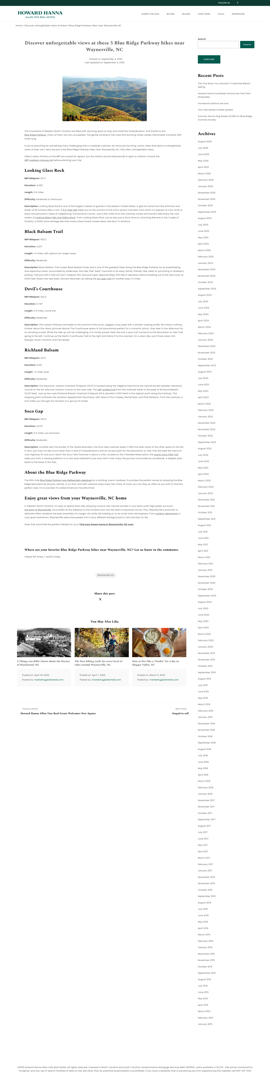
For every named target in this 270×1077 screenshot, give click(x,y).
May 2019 (203, 698)
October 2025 (205, 205)
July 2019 (203, 685)
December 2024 (206, 269)
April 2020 (203, 627)
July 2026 (203, 148)
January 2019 (205, 717)
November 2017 (206, 806)
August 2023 (205, 371)
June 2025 (203, 231)
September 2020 (207, 595)
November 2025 (206, 199)
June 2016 (203, 915)
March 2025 (204, 250)
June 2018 (203, 762)
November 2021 (206, 506)
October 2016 (205, 890)
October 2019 (205, 666)
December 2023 (206, 346)
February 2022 (206, 487)
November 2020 (206, 583)
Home (19, 25)
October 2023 (205, 359)
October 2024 (205, 282)
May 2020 (203, 621)
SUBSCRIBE (209, 59)
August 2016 (204, 902)
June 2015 (203, 992)
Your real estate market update (215, 109)
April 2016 (203, 928)
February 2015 (205, 1017)
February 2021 (205, 563)
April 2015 (203, 1005)
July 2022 (203, 455)
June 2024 (203, 307)
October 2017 (205, 813)
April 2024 (203, 320)
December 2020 (206, 576)
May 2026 (203, 160)
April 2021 (203, 550)
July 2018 (203, 755)
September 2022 (207, 442)
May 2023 (203, 391)
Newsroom (238, 14)
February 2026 (206, 180)
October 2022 (205, 435)
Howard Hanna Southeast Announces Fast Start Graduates (224, 95)
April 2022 (203, 474)
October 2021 (205, 512)
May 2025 (203, 237)
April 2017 (203, 851)
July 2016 (203, 909)
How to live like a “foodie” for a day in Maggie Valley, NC (155, 663)
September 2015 (207, 973)
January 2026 (205, 186)
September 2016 (207, 896)
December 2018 (206, 723)
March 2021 (204, 557)
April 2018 (203, 774)
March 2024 (204, 327)
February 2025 (206, 256)
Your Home (204, 14)
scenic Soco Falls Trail (166, 454)
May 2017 (203, 845)
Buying (171, 14)
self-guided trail (106, 389)
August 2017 (204, 826)
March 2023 (204, 403)
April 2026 (203, 167)
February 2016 (205, 941)
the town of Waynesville (37, 509)
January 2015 (205, 1024)
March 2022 (204, 480)
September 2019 (207, 672)
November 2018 (206, 730)
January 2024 (205, 339)
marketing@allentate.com (49, 679)
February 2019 (205, 710)
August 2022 (205, 448)
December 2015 (206, 953)
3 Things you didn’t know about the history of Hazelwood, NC (43, 663)
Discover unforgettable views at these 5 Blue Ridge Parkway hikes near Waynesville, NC (104, 46)
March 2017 (204, 857)
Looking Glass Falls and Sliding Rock (55, 217)
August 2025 (205, 218)
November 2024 (206, 276)
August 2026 (205, 141)
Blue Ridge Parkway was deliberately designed (66, 480)
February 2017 (205, 864)
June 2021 (203, 538)
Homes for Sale (150, 14)
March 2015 (204, 1011)
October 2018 (205, 736)
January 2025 (205, 263)
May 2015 (203, 998)
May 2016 (203, 921)
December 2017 (206, 800)
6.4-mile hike (70, 210)
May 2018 (203, 768)
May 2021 (203, 544)
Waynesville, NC (105, 575)
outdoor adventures (166, 513)
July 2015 (203, 985)
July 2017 (203, 832)
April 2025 (203, 243)
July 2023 (203, 378)
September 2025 (207, 212)
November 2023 (206, 352)
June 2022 (203, 461)
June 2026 (203, 154)
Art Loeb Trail (104, 278)
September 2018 (207, 742)
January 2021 (205, 570)
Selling (186, 14)
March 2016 (204, 934)
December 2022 (206, 423)
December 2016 (206, 877)
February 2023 (206, 410)
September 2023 (207, 365)
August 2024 (205, 295)
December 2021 (206, 499)
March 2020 (204, 634)
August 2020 (205, 602)
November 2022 (206, 429)
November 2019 (206, 659)
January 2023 (205, 416)
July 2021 (203, 531)
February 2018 (205, 787)
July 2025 (203, 224)
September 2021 (207, 519)
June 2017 (203, 838)
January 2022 (205, 493)
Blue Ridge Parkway (35, 135)
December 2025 (206, 192)
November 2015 (206, 960)
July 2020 (203, 608)
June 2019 (203, 691)
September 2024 (207, 288)
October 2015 (205, 966)
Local (221, 14)
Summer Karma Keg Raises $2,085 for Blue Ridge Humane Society (225, 118)
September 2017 (207, 819)
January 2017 (205, 870)
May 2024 (203, 314)
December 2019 (206, 653)
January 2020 (205, 646)
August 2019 (204, 678)
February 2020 (206, 640)
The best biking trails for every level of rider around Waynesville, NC (98, 663)
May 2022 (203, 467)
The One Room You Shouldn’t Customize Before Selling (224, 85)
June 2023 (203, 384)
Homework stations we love (213, 103)
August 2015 (204, 979)
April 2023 (203, 397)
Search (202, 39)
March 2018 (204, 781)
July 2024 (203, 301)
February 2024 (206, 333)
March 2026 (204, 173)
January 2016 (205, 947)
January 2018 (205, 793)
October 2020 (205, 589)
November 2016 (206, 883)
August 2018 (204, 749)
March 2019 (204, 704)
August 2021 (204, 525)
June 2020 (203, 614)
